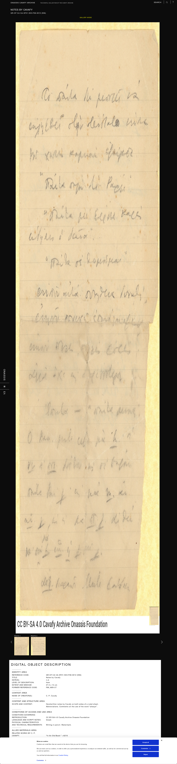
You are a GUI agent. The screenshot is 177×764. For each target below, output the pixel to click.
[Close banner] (161, 740)
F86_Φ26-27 (51, 687)
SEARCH (158, 2)
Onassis (4, 375)
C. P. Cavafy (51, 695)
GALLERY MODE (86, 17)
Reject (146, 754)
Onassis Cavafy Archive (23, 2)
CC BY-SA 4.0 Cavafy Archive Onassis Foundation (68, 717)
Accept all (145, 742)
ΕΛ (4, 393)
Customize (40, 760)
